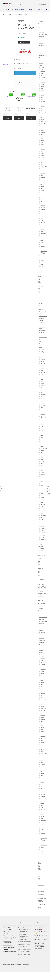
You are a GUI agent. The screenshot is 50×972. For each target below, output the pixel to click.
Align (42, 88)
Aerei (40, 59)
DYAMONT (43, 101)
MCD (41, 146)
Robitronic (43, 149)
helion (42, 138)
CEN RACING (43, 173)
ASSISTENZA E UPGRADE (20, 9)
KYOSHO (39, 276)
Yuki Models (43, 238)
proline (42, 97)
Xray (41, 199)
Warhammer (41, 36)
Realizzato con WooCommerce (22, 964)
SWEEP (42, 164)
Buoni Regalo (41, 32)
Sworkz (42, 151)
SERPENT (42, 229)
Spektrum (43, 114)
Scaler (42, 589)
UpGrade (41, 43)
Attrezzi (44, 599)
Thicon (42, 231)
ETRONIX (42, 255)
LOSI (41, 75)
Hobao (42, 142)
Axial (42, 93)
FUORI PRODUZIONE (43, 135)
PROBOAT (42, 181)
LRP (41, 110)
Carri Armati (41, 51)
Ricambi (9, 14)
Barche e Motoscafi (43, 55)
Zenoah (42, 84)
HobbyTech (43, 192)
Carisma (42, 130)
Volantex (42, 168)
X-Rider (42, 188)
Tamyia (42, 119)
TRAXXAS (42, 155)
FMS (41, 184)
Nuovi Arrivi (41, 27)
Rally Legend (43, 112)
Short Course (43, 587)
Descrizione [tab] (5, 60)
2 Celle (39, 288)
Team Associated (43, 204)
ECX (41, 213)
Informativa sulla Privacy (10, 951)
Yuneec (42, 240)
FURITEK (42, 79)
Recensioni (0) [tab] (6, 64)
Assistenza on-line (43, 34)
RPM (41, 201)
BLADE (42, 242)
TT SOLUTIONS (44, 166)
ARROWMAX (43, 90)
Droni (40, 57)
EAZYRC (42, 157)
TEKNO (42, 153)
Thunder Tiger (43, 233)
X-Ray (42, 125)
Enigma (42, 195)
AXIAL (42, 73)
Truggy (39, 587)
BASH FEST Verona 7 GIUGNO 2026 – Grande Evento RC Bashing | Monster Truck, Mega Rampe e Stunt (40, 945)
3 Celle (39, 289)
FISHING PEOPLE (44, 258)
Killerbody (43, 106)
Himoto (42, 140)
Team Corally (43, 121)
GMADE (42, 175)
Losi (41, 108)
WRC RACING (43, 123)
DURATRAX (43, 207)
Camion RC (41, 38)
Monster (39, 589)
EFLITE (42, 248)
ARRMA (42, 171)
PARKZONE (43, 77)
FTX (41, 197)
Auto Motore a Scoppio (42, 46)
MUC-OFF (42, 162)
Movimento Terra (42, 48)
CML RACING (43, 132)
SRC (41, 117)
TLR (41, 262)
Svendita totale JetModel (41, 939)
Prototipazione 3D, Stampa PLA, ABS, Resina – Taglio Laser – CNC (10, 937)
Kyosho (13, 14)
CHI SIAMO (30, 9)
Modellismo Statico (43, 30)
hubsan (42, 186)
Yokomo (42, 67)
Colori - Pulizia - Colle (42, 600)
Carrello (26, 4)
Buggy (43, 586)
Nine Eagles (43, 222)
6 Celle (39, 294)
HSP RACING (43, 177)
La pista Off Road (8, 945)
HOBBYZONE (43, 103)
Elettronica (41, 266)
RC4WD (42, 224)
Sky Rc (42, 99)
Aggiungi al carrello (24, 42)
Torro (42, 235)
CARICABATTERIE (41, 298)
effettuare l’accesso (23, 81)
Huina (42, 218)
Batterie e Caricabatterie (42, 62)
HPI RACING (43, 144)
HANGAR (42, 216)
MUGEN (42, 220)
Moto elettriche (42, 53)
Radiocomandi (40, 593)
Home (5, 14)
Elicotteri (41, 269)
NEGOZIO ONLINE (7, 9)
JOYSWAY (42, 260)
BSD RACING (43, 209)
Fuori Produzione (43, 70)
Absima (42, 86)
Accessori (41, 264)
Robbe (42, 227)
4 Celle (39, 291)
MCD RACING (43, 82)
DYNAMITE (43, 246)
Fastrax (42, 190)
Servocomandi (40, 596)
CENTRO (42, 244)
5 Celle (39, 292)
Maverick (42, 160)
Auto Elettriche (42, 41)
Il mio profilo (20, 4)
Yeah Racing (43, 128)
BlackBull (42, 95)
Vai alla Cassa (32, 4)
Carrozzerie (42, 603)
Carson (42, 211)
